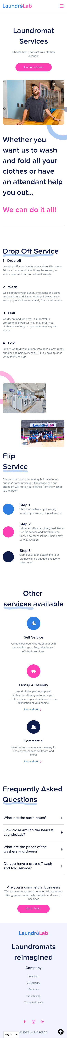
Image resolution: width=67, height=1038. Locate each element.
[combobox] (11, 1034)
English (8, 1035)
